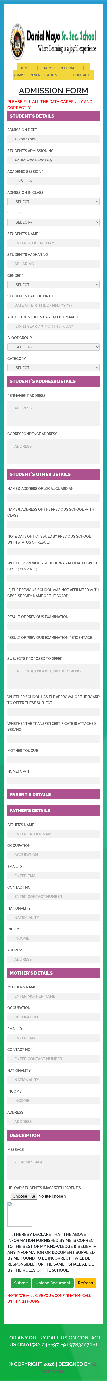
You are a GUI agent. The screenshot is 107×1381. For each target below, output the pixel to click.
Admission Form (60, 68)
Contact (81, 75)
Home (25, 68)
